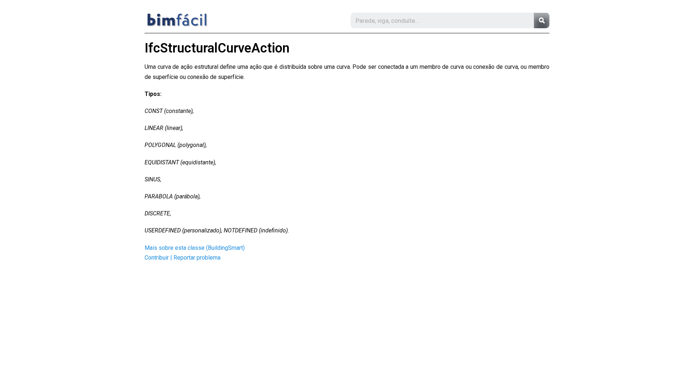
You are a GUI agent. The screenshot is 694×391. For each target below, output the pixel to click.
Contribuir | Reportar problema (182, 257)
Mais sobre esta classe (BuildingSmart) (195, 247)
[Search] (541, 20)
